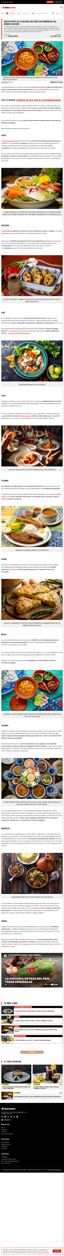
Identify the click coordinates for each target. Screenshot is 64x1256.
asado (48, 241)
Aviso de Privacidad (43, 1252)
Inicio (2, 1127)
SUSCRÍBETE (50, 2)
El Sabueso (4, 1146)
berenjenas (26, 416)
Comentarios (32, 1052)
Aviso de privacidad (7, 1134)
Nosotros (4, 1129)
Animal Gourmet (6, 1144)
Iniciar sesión (58, 2)
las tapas (13, 569)
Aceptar (57, 1251)
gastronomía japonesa (11, 141)
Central (41, 329)
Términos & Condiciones (54, 1170)
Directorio (4, 1131)
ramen (59, 154)
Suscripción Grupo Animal (8, 1159)
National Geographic (38, 87)
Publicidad (4, 1157)
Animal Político (5, 1142)
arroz (20, 820)
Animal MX (4, 1148)
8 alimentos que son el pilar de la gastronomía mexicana (38, 100)
